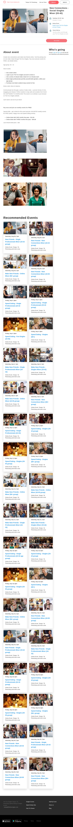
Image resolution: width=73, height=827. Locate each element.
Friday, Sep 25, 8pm (11, 676)
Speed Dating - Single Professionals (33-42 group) (39, 305)
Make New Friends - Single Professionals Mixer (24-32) (15, 369)
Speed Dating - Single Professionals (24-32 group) (13, 306)
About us (51, 805)
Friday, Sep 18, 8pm (11, 550)
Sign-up (59, 52)
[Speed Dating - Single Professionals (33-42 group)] (41, 292)
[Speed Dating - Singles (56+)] (41, 323)
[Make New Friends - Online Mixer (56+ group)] (15, 261)
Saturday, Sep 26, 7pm (12, 740)
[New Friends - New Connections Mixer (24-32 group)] (41, 228)
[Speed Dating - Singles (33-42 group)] (41, 419)
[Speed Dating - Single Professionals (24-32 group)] (15, 292)
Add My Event (52, 801)
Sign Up (54, 2)
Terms (32, 821)
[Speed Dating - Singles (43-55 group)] (15, 449)
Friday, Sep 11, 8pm (11, 427)
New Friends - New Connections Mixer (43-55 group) (40, 274)
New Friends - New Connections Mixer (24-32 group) (40, 243)
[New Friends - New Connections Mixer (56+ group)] (41, 387)
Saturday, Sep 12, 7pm (12, 489)
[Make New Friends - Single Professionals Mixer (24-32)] (15, 355)
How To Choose (30, 808)
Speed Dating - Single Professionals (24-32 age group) (14, 556)
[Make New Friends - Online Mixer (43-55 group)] (15, 387)
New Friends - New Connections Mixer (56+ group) (39, 402)
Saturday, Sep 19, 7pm (12, 614)
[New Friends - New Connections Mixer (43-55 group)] (41, 261)
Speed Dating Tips (31, 805)
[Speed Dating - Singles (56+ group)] (41, 448)
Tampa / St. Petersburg (31, 2)
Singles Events (30, 801)
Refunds (39, 821)
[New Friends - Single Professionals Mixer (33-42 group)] (15, 228)
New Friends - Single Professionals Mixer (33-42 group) (15, 241)
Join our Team (42, 2)
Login (54, 52)
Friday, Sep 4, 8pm (10, 300)
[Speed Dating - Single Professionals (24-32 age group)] (15, 543)
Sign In (65, 2)
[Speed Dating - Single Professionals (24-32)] (15, 420)
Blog (50, 808)
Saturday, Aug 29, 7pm (12, 236)
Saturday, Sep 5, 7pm (11, 364)
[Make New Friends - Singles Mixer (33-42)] (41, 355)
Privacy (26, 821)
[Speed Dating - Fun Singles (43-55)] (15, 324)
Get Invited (56, 40)
